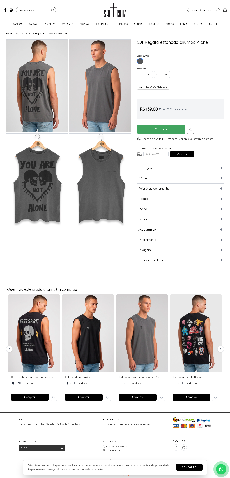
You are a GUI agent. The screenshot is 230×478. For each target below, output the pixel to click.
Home (9, 33)
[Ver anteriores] (10, 349)
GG (158, 74)
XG (166, 74)
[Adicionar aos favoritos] (53, 397)
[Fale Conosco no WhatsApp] (221, 469)
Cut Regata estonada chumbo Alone (49, 33)
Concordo (189, 467)
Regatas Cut (21, 33)
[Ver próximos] (220, 349)
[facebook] (5, 10)
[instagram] (11, 10)
